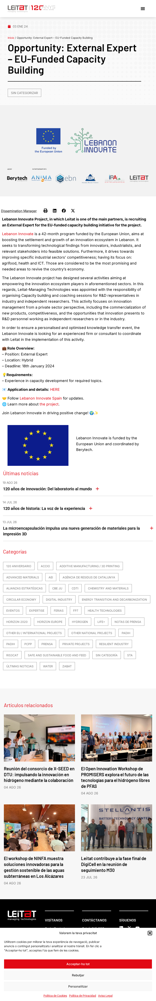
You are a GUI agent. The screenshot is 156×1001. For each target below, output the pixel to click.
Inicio (11, 37)
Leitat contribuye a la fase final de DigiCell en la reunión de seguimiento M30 (113, 864)
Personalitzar (78, 986)
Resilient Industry (114, 644)
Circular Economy (21, 599)
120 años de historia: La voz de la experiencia (44, 508)
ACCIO (45, 566)
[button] (150, 933)
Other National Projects (91, 633)
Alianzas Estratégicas (24, 588)
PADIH (126, 633)
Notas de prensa (128, 621)
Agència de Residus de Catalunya (89, 577)
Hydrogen (80, 621)
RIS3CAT (12, 655)
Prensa (47, 644)
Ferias (59, 610)
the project (49, 404)
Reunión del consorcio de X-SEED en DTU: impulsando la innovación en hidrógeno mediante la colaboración (39, 774)
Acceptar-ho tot (78, 964)
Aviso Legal (105, 995)
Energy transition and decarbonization (114, 599)
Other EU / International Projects (34, 633)
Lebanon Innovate (18, 234)
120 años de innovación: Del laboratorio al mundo (47, 488)
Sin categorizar (24, 93)
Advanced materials (22, 577)
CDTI (75, 588)
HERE (55, 389)
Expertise (36, 610)
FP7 (75, 610)
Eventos (13, 610)
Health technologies (105, 610)
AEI (51, 577)
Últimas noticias (20, 666)
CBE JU (57, 588)
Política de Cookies (55, 995)
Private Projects (76, 644)
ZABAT (67, 666)
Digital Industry (59, 599)
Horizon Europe (49, 621)
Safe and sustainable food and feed (57, 655)
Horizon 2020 (17, 621)
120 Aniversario (18, 566)
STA (130, 655)
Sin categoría (107, 655)
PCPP (28, 644)
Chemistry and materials (108, 588)
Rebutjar (78, 975)
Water (48, 666)
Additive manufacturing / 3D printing (90, 566)
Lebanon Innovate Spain (41, 398)
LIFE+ (101, 621)
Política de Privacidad (82, 995)
